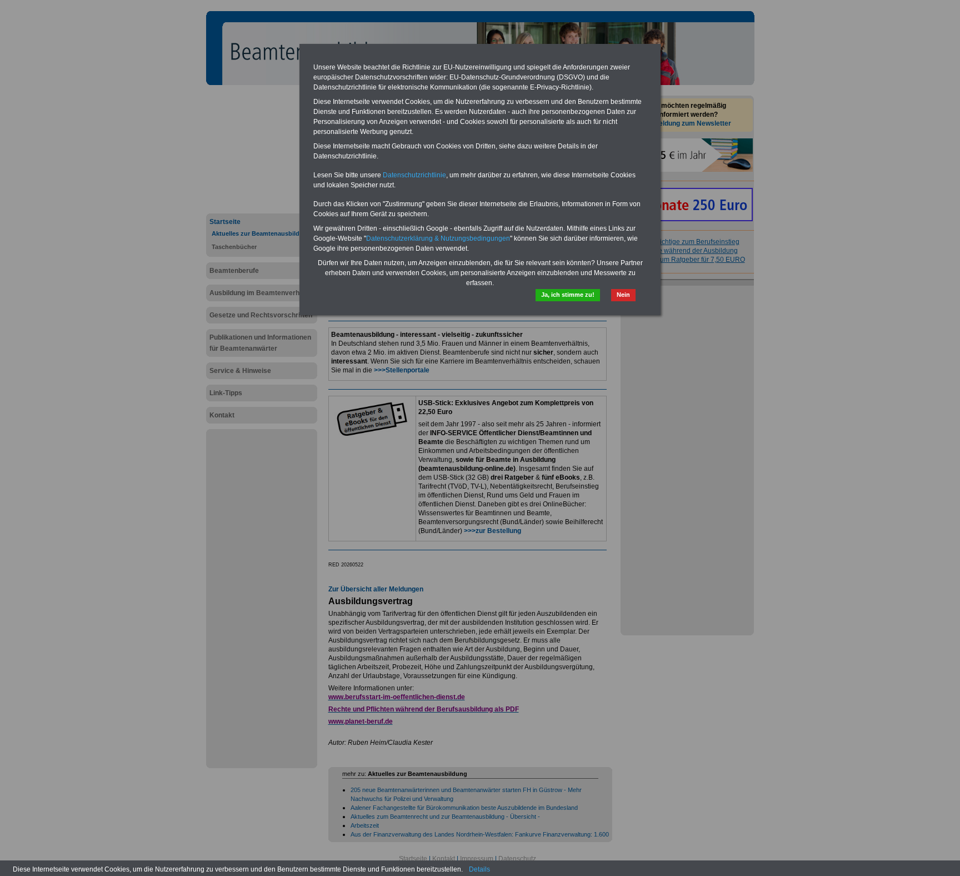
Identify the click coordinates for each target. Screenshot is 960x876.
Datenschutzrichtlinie (414, 175)
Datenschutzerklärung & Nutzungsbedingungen (438, 238)
